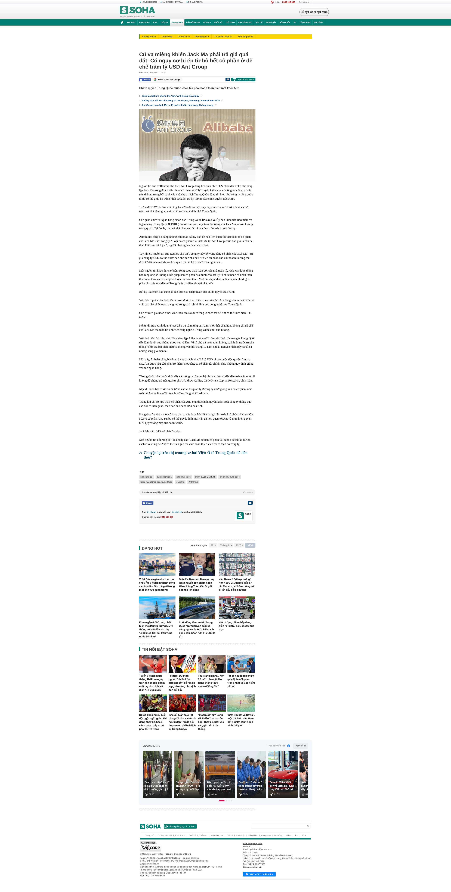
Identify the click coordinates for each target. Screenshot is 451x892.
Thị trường (166, 36)
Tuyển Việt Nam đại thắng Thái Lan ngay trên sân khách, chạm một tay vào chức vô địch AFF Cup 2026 (152, 682)
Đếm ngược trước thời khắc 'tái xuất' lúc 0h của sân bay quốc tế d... (220, 786)
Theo (197, 492)
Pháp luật (271, 22)
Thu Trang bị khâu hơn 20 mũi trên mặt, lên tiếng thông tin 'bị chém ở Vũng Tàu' (211, 681)
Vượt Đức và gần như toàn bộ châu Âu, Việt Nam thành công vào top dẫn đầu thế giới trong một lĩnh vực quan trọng (157, 584)
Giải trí (258, 22)
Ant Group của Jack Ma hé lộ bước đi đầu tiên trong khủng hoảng (178, 105)
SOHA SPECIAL (195, 2)
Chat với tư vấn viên (261, 874)
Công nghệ (305, 22)
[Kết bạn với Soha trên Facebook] (240, 515)
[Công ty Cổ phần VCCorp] (183, 846)
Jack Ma (180, 482)
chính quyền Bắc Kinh (205, 477)
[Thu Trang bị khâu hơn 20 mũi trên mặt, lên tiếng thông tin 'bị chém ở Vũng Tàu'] (212, 664)
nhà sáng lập (146, 477)
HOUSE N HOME (149, 2)
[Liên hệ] (250, 503)
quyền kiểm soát (164, 477)
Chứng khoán (149, 36)
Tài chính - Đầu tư (223, 36)
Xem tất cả (301, 746)
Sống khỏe (285, 22)
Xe (295, 22)
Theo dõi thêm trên (277, 746)
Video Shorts (151, 746)
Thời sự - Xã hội (165, 835)
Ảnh (296, 835)
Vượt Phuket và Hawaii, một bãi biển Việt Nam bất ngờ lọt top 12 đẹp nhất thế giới (241, 720)
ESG (155, 22)
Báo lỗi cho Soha (246, 79)
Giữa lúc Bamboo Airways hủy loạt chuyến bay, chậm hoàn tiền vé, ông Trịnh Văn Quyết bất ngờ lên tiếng (196, 584)
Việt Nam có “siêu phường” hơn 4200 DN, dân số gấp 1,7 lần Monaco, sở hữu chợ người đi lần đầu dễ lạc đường (237, 584)
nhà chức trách (184, 477)
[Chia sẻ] (145, 79)
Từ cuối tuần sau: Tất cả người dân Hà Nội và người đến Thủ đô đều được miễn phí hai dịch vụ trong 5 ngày (182, 722)
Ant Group (193, 482)
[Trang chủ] (137, 12)
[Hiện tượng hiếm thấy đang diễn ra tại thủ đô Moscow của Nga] (237, 607)
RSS (304, 835)
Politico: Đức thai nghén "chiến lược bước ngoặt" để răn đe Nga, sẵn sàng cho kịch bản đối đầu (182, 682)
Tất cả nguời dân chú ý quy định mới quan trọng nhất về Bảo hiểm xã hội (241, 681)
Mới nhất (131, 22)
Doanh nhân (184, 36)
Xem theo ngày (199, 545)
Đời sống (318, 22)
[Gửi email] (227, 79)
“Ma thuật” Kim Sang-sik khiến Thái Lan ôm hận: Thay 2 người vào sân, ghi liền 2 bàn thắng (211, 722)
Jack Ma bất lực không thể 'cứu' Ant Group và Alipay (171, 96)
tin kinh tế (177, 512)
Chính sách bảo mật (252, 867)
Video (288, 835)
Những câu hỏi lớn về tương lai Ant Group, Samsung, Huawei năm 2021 (181, 100)
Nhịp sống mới (245, 22)
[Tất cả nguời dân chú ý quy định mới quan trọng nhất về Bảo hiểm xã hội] (241, 664)
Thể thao (230, 22)
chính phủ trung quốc (230, 477)
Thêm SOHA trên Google (169, 79)
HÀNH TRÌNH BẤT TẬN (172, 2)
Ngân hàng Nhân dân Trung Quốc (156, 482)
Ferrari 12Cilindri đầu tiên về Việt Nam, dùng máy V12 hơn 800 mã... (282, 786)
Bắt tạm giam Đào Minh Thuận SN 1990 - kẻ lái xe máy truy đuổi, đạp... (188, 786)
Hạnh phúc (144, 22)
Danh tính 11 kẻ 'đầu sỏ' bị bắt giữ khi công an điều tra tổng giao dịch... (157, 786)
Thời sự (164, 22)
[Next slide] (304, 776)
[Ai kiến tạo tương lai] (313, 12)
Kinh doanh (177, 22)
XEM (250, 545)
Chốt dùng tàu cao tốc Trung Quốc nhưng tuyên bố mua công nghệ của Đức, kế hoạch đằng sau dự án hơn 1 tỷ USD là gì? (197, 629)
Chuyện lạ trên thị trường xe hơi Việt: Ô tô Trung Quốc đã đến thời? (196, 454)
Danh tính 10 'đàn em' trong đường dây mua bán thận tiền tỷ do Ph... (251, 786)
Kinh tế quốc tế (245, 36)
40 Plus (207, 22)
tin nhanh (151, 512)
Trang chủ (149, 835)
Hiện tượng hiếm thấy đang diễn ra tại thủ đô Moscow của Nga (236, 626)
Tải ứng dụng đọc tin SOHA (181, 826)
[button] (222, 800)
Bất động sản (193, 22)
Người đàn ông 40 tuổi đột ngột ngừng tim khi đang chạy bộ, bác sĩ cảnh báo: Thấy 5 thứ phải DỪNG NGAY (153, 722)
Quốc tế (218, 22)
